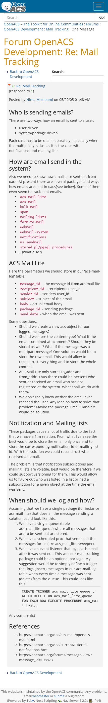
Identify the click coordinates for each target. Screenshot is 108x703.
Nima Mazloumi (40, 99)
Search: (59, 71)
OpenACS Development (23, 29)
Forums (92, 24)
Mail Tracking (57, 29)
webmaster (40, 696)
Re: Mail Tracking (30, 86)
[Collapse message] (9, 84)
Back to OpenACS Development (24, 74)
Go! (102, 17)
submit (59, 696)
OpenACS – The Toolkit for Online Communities (43, 24)
